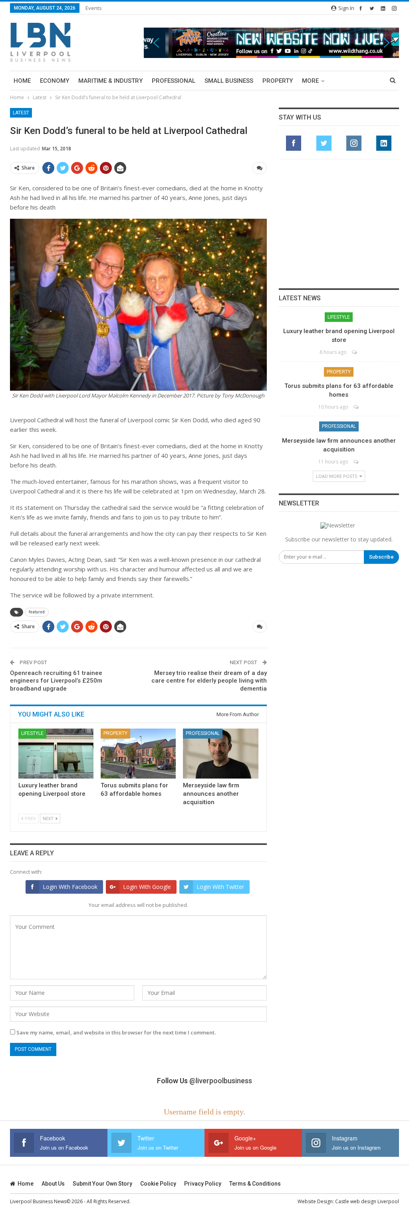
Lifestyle (32, 733)
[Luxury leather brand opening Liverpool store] (55, 753)
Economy (54, 80)
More (310, 80)
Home (22, 80)
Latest (21, 113)
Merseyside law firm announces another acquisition (211, 794)
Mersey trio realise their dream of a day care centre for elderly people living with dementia (209, 680)
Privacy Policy (202, 1183)
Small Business (228, 80)
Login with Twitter (220, 887)
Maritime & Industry (110, 80)
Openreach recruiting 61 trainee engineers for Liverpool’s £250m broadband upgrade (56, 680)
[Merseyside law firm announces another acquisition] (220, 753)
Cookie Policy (158, 1183)
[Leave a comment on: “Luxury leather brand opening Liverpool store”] (355, 352)
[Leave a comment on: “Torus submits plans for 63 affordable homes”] (356, 406)
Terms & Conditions (255, 1183)
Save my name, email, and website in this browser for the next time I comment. (116, 1032)
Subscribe (381, 557)
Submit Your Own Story (102, 1183)
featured (37, 612)
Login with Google (147, 887)
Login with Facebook (70, 887)
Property (277, 80)
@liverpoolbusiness (220, 1080)
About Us (53, 1183)
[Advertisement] (339, 224)
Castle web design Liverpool (367, 1201)
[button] (271, 43)
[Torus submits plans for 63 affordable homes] (138, 753)
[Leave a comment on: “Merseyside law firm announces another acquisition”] (356, 461)
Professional (173, 80)
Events (93, 8)
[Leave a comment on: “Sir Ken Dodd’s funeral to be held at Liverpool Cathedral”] (259, 168)
